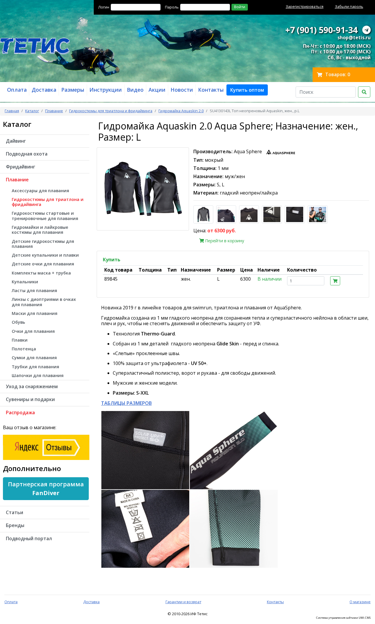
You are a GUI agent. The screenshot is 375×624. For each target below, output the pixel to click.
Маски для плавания (34, 313)
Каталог (32, 110)
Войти (239, 6)
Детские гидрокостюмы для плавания (43, 243)
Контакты (275, 601)
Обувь (18, 322)
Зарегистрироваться (304, 6)
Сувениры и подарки (30, 399)
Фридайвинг (20, 166)
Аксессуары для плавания (40, 190)
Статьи (14, 512)
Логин (103, 7)
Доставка (91, 601)
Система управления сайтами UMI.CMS (343, 618)
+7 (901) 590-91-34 (321, 29)
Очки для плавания (33, 331)
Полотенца (24, 349)
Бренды (15, 525)
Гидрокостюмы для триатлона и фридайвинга (110, 110)
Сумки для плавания (34, 357)
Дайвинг (16, 141)
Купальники (25, 281)
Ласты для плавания (34, 290)
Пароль (172, 7)
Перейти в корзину (224, 240)
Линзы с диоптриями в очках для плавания (44, 301)
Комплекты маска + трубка (41, 273)
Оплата (11, 601)
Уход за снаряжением (32, 386)
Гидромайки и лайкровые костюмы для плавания (40, 229)
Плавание (54, 110)
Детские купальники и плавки (45, 255)
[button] (247, 90)
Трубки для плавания (35, 366)
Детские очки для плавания (43, 264)
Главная (12, 110)
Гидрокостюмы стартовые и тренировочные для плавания (45, 215)
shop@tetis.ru (354, 37)
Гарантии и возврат (183, 601)
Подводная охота (26, 154)
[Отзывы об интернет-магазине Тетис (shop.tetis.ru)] (46, 447)
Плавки (20, 340)
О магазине (360, 601)
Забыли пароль (349, 6)
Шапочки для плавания (38, 375)
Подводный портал (29, 538)
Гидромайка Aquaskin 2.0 (181, 110)
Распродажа (20, 412)
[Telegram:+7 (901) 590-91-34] (366, 29)
